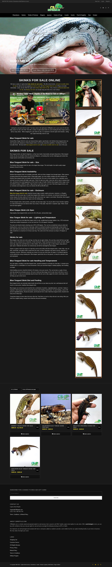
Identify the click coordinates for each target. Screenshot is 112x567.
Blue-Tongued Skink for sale (50, 86)
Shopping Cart (13, 539)
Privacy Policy (13, 547)
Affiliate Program (14, 555)
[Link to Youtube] (103, 8)
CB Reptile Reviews (15, 545)
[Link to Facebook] (100, 8)
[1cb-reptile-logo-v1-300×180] (56, 8)
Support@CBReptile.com (16, 509)
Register (108, 1)
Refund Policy (13, 550)
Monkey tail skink (30, 89)
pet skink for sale (35, 86)
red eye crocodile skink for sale (50, 144)
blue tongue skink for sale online (43, 70)
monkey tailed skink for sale (42, 87)
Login (102, 1)
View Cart (97, 1)
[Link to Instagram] (105, 8)
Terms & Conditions (15, 553)
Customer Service (14, 542)
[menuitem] (97, 1)
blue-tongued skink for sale (33, 144)
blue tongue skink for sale (20, 70)
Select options (25, 433)
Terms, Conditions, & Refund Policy (19, 514)
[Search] (99, 15)
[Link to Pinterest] (108, 8)
